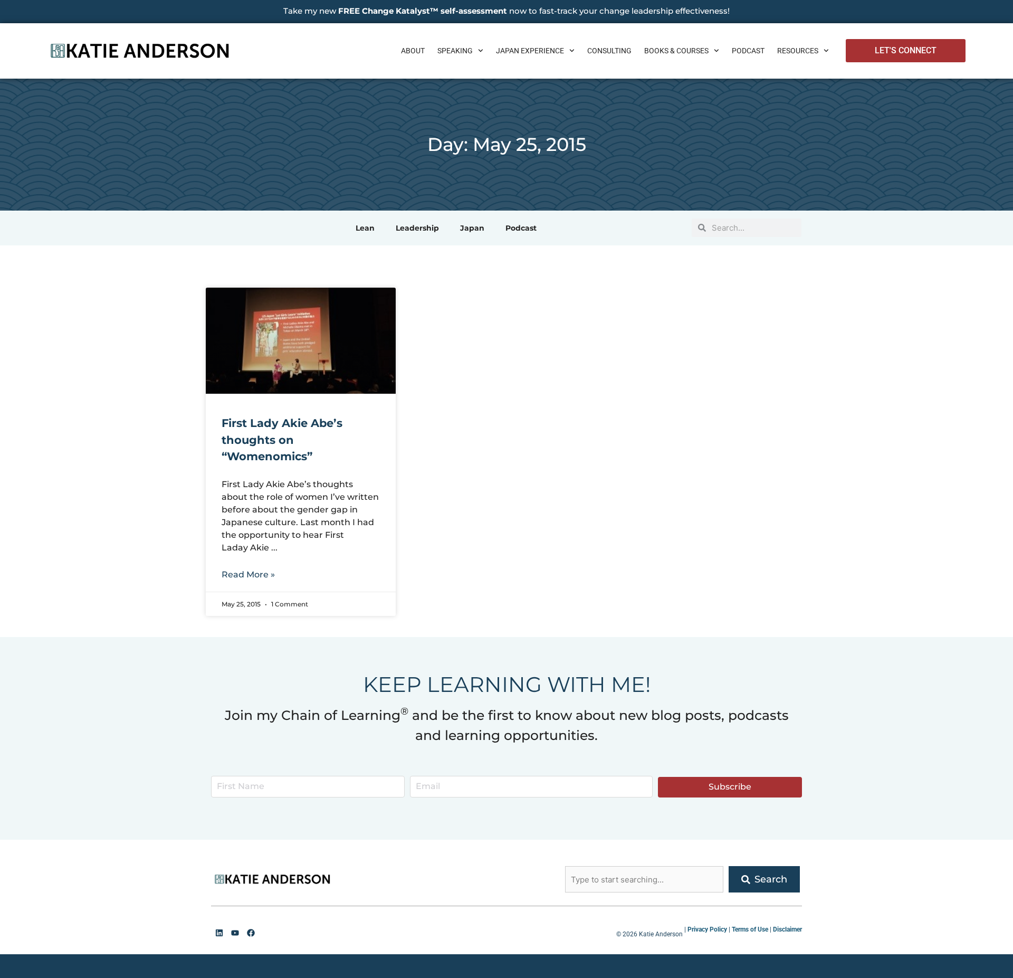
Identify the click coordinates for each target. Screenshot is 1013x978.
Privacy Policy (707, 929)
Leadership (417, 228)
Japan (472, 228)
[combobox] (644, 879)
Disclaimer (787, 929)
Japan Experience (530, 50)
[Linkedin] (219, 933)
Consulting (609, 50)
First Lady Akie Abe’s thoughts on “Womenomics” (282, 439)
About (413, 50)
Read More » (248, 574)
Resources (797, 50)
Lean (365, 228)
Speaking (455, 50)
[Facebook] (251, 933)
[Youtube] (235, 933)
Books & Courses (676, 50)
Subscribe (730, 787)
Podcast (748, 50)
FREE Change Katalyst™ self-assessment (422, 11)
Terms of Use (750, 929)
